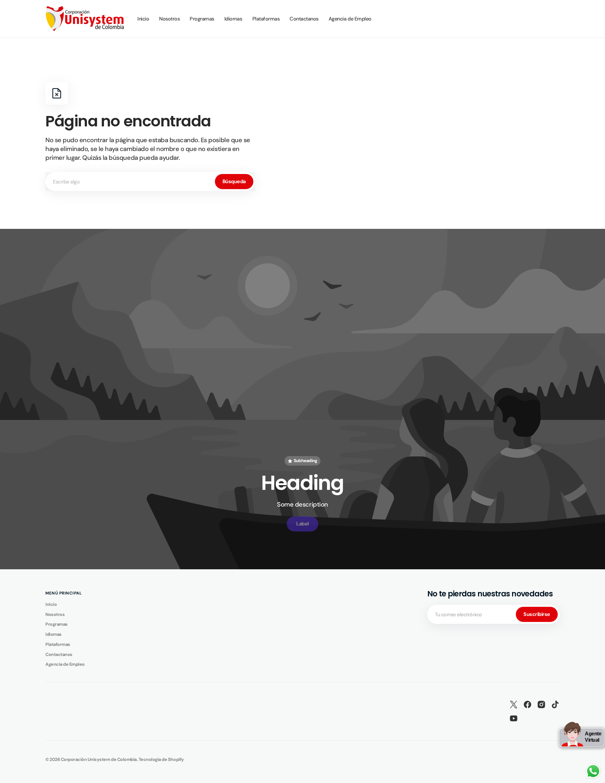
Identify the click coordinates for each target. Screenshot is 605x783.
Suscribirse (536, 614)
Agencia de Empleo (65, 664)
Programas (56, 624)
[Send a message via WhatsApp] (593, 771)
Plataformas (57, 644)
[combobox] (150, 181)
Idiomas (53, 634)
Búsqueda (234, 181)
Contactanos (58, 654)
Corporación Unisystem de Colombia (99, 759)
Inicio (51, 604)
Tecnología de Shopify (161, 759)
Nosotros (55, 614)
